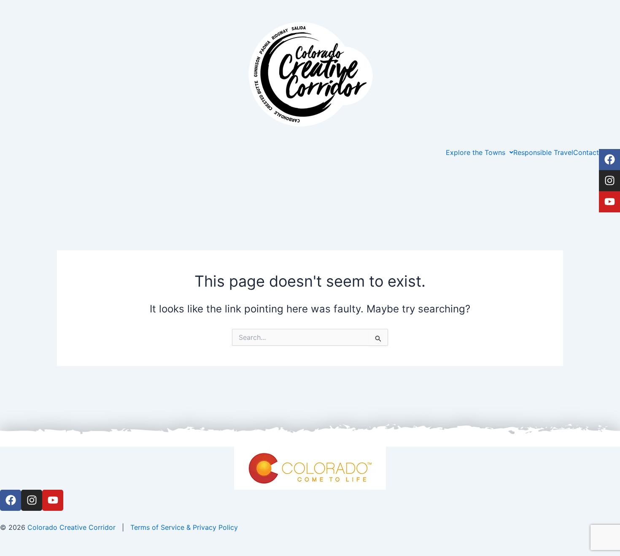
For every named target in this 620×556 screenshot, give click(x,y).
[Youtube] (609, 201)
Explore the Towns (475, 152)
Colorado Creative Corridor (71, 527)
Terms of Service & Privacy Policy (184, 527)
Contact (586, 152)
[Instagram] (609, 180)
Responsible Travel (543, 152)
